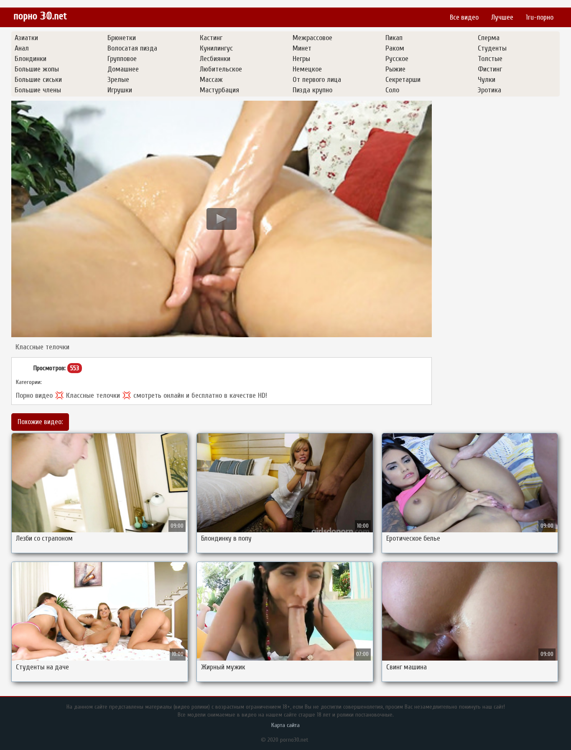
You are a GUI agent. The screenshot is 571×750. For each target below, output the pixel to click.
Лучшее (502, 17)
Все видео (464, 17)
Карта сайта (285, 725)
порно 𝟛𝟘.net (40, 16)
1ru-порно (539, 17)
